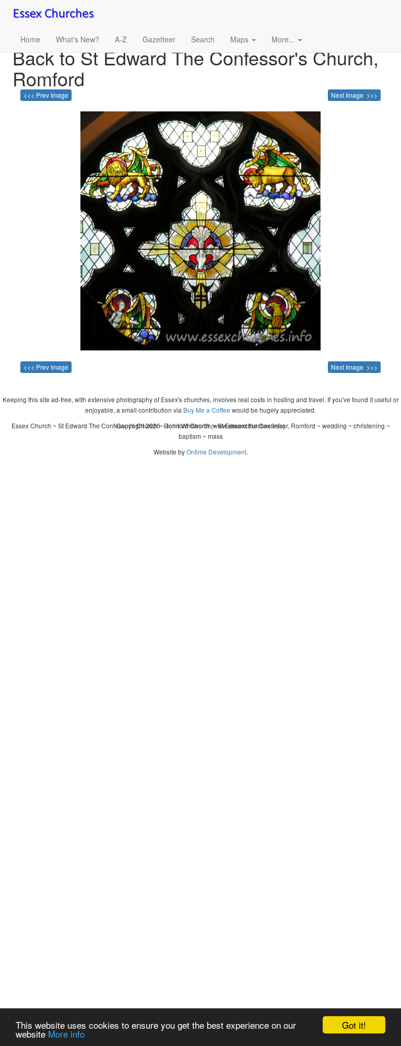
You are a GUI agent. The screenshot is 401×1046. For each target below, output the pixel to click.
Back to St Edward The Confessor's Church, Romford (196, 68)
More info (66, 1033)
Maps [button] (240, 39)
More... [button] (284, 39)
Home (30, 39)
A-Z (121, 39)
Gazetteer (159, 39)
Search (203, 39)
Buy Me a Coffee (206, 409)
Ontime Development (216, 451)
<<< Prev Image (45, 94)
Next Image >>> (354, 94)
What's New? (77, 39)
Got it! (354, 1024)
